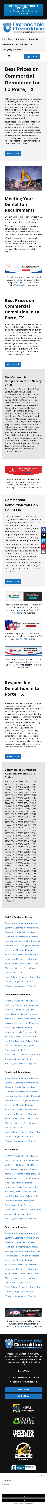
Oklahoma (9, 968)
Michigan (24, 945)
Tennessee (24, 977)
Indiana (21, 936)
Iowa (28, 936)
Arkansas (33, 923)
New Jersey (10, 959)
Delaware (9, 932)
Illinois (14, 936)
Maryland (35, 941)
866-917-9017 (22, 639)
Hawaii (33, 932)
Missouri (20, 950)
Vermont (9, 981)
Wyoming (32, 986)
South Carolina (24, 972)
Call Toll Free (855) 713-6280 (25, 1377)
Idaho (7, 936)
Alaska (17, 923)
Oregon (18, 968)
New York (32, 959)
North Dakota (26, 963)
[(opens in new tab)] (23, 268)
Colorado (19, 927)
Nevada (18, 954)
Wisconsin (22, 986)
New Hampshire (30, 954)
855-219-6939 (15, 664)
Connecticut (29, 927)
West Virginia (11, 986)
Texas (32, 977)
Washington (27, 981)
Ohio (36, 963)
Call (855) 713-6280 (11, 49)
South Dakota (11, 977)
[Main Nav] (9, 57)
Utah (38, 977)
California (9, 927)
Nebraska (9, 954)
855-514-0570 (19, 285)
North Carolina (11, 963)
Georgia (25, 932)
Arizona (24, 923)
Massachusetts (11, 945)
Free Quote (8, 39)
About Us (33, 39)
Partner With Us (24, 44)
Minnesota (34, 945)
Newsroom (7, 44)
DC (37, 927)
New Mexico (21, 959)
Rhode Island (11, 972)
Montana (29, 950)
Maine (27, 941)
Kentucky (9, 941)
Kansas (35, 936)
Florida (18, 932)
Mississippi (10, 950)
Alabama (9, 923)
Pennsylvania (29, 968)
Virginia (17, 981)
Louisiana (18, 941)
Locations (21, 39)
